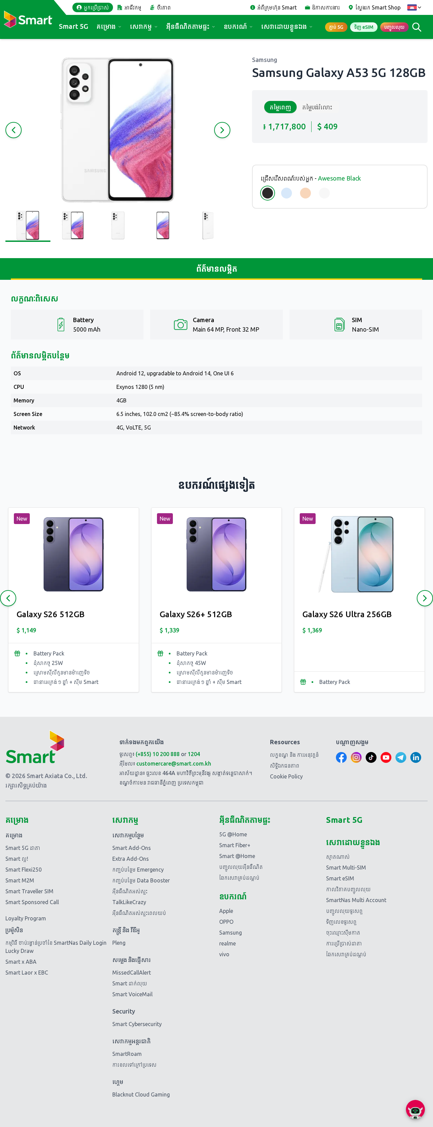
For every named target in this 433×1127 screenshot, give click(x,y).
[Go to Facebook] (341, 757)
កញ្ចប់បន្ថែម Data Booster (141, 880)
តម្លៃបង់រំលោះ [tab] (317, 107)
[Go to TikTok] (371, 757)
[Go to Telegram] (400, 757)
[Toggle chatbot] (415, 1109)
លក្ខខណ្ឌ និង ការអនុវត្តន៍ (294, 755)
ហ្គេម (117, 1081)
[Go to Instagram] (356, 757)
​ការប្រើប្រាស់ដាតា (344, 943)
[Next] (425, 598)
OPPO (226, 922)
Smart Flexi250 (23, 870)
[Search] (416, 27)
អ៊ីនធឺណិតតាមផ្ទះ (187, 26)
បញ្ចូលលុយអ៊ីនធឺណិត (241, 867)
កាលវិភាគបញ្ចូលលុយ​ (348, 889)
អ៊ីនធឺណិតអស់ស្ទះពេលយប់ (139, 913)
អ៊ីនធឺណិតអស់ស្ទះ (129, 891)
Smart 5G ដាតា (22, 848)
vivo (224, 954)
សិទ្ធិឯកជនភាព (284, 766)
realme (227, 943)
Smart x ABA (21, 962)
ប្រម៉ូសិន (14, 929)
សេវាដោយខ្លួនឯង (284, 26)
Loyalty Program (25, 918)
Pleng (119, 943)
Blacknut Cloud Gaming (141, 1094)
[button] (117, 130)
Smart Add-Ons (131, 848)
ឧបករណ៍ (235, 26)
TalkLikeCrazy (129, 902)
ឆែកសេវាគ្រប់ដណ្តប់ (239, 878)
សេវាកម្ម (141, 26)
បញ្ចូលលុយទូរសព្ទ (344, 911)
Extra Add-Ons (130, 859)
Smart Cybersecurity (137, 1024)
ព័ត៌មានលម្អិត (216, 268)
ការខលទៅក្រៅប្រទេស (134, 1065)
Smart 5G (73, 26)
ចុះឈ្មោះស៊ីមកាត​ (343, 933)
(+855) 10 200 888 (158, 754)
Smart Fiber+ (234, 845)
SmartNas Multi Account (356, 900)
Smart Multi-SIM (346, 867)
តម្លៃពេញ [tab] (280, 107)
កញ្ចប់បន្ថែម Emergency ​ (138, 870)
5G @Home (233, 834)
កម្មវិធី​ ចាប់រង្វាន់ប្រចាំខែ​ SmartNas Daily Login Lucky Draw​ (56, 947)
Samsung (230, 933)
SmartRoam (127, 1054)
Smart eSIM (340, 878)
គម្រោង (106, 26)
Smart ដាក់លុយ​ (129, 983)
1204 (194, 754)
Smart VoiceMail (132, 994)
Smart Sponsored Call (32, 902)
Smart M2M (19, 880)
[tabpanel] (340, 126)
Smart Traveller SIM (29, 891)
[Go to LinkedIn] (415, 757)
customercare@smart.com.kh (173, 763)
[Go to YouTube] (386, 757)
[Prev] (8, 598)
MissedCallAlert (131, 972)
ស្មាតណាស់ (338, 857)
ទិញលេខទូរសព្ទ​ (341, 922)
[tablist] (301, 107)
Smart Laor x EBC (26, 972)
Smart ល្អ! (16, 859)
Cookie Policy (286, 776)
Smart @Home (237, 856)
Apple (226, 911)
